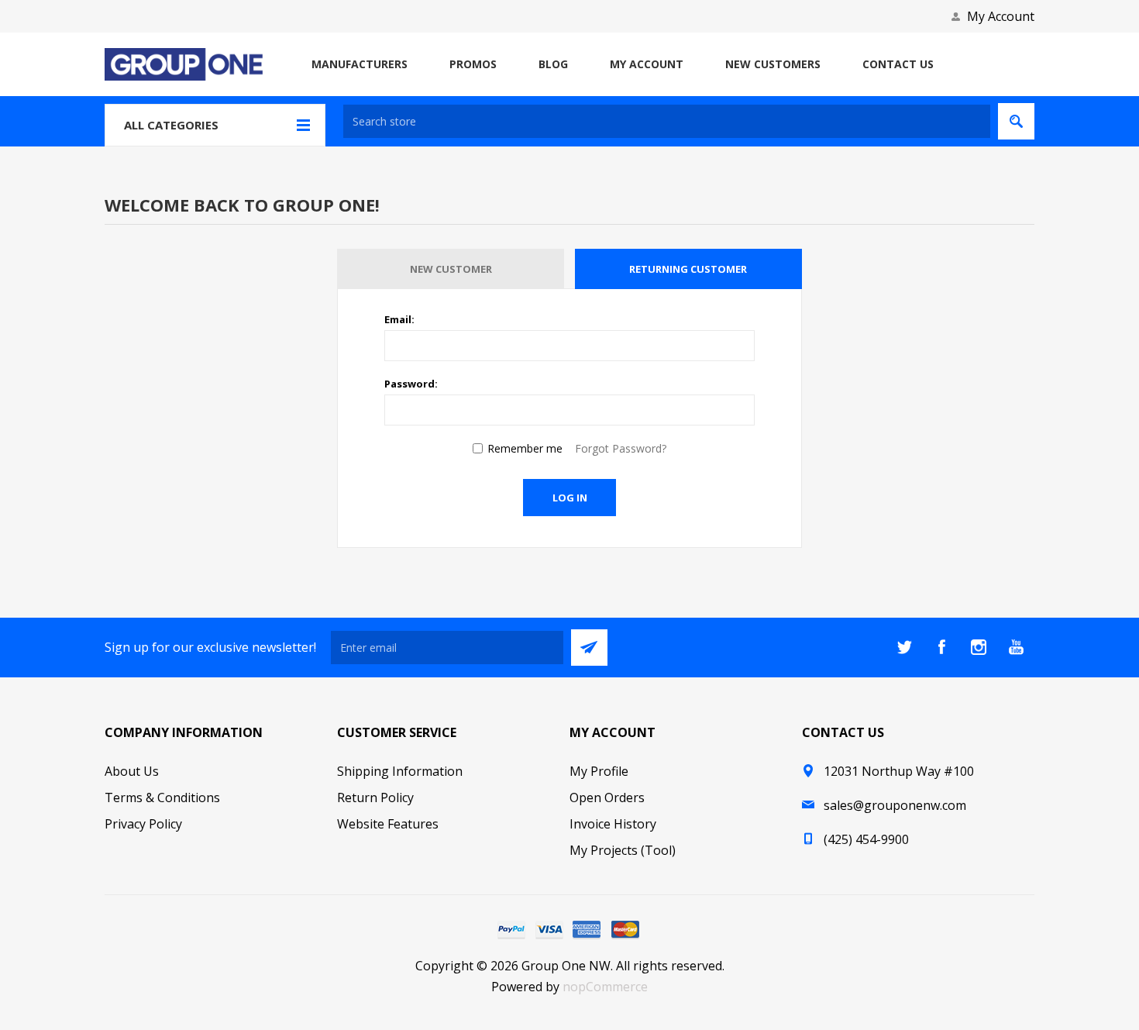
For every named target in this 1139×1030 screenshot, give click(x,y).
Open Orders (607, 797)
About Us (132, 771)
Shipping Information (400, 771)
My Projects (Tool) (623, 850)
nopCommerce (605, 986)
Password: (411, 384)
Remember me (525, 448)
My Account (1000, 16)
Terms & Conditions (162, 797)
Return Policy (375, 797)
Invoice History (613, 823)
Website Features (388, 823)
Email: (399, 319)
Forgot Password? (620, 448)
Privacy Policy (143, 823)
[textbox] (666, 121)
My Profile (599, 771)
